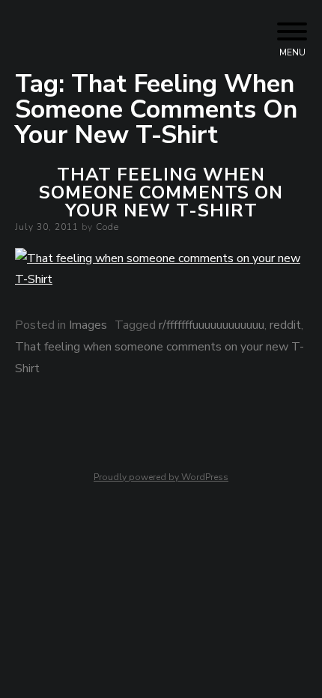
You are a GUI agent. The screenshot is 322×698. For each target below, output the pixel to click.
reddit (285, 325)
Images (88, 325)
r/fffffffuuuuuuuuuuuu (211, 325)
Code (107, 227)
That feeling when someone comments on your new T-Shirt (161, 192)
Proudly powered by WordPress (161, 477)
